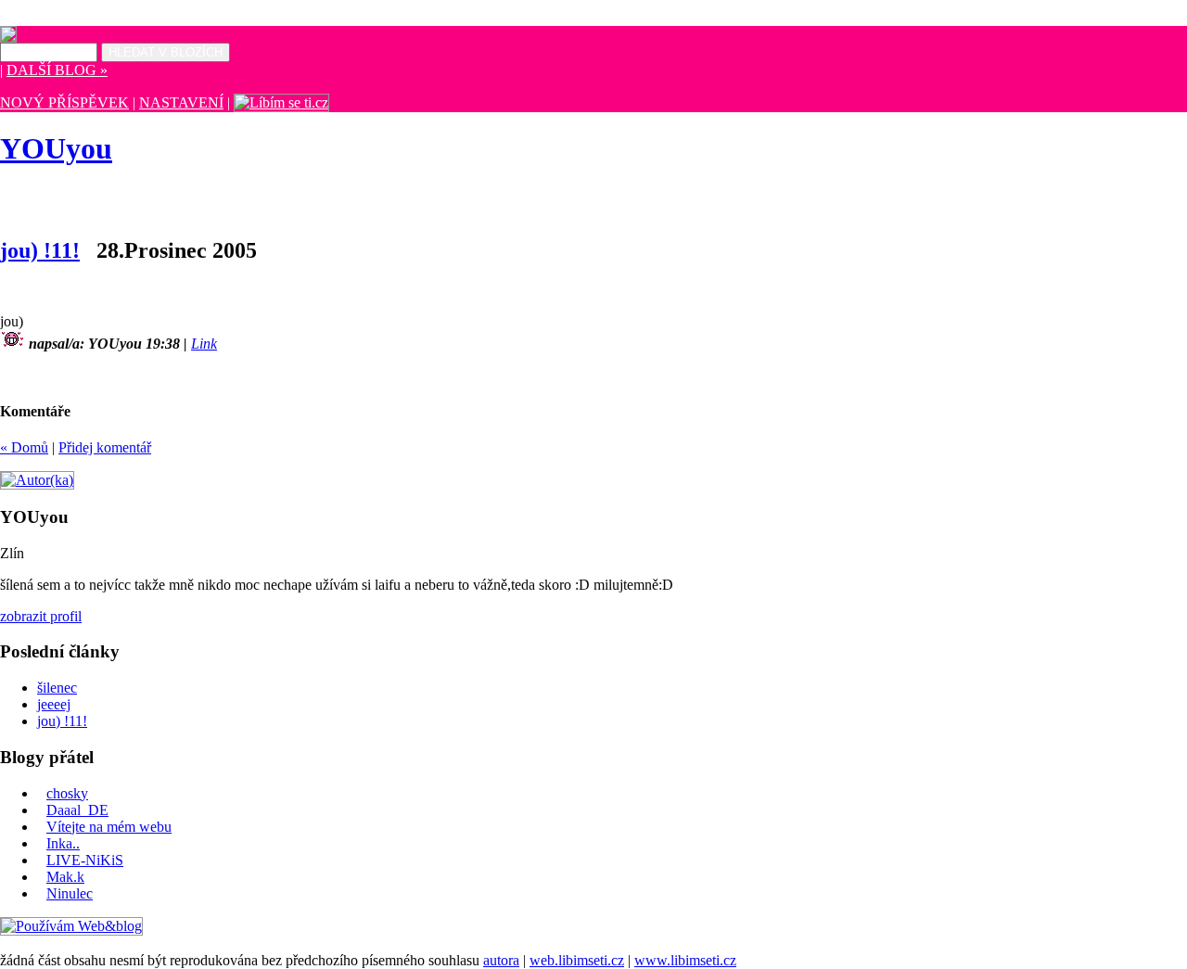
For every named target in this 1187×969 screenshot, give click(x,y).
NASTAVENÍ (181, 102)
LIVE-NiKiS (84, 860)
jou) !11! (40, 250)
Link (204, 343)
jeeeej (53, 704)
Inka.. (63, 843)
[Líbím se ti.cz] (281, 102)
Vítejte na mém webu (109, 827)
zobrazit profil (41, 616)
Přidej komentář (104, 447)
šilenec (57, 687)
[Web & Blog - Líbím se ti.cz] (8, 37)
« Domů (24, 447)
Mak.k (65, 877)
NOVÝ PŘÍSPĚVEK (64, 102)
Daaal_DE (77, 810)
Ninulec (69, 893)
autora (501, 960)
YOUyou (56, 148)
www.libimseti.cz (685, 960)
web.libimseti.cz (577, 960)
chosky (67, 793)
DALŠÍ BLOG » (57, 70)
